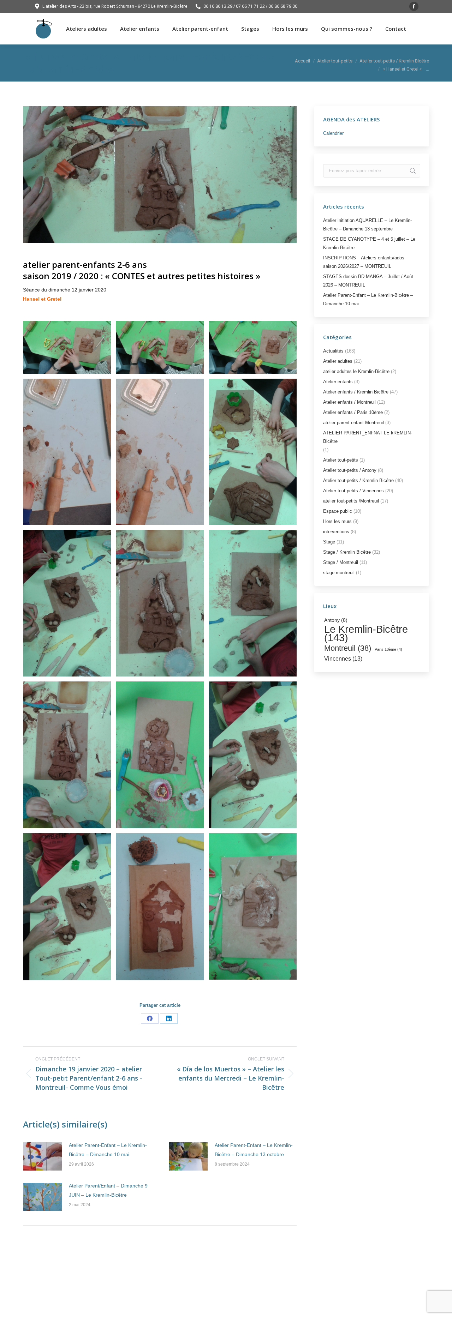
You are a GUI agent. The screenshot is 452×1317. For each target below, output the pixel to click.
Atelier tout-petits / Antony (349, 470)
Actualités (333, 351)
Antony (335, 620)
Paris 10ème (388, 649)
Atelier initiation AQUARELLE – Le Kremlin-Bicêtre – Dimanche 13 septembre (367, 224)
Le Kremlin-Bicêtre (366, 633)
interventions (336, 531)
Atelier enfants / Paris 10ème (353, 412)
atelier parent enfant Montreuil (353, 422)
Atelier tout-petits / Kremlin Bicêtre (358, 480)
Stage (329, 542)
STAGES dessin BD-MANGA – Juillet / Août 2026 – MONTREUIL (368, 281)
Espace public (337, 511)
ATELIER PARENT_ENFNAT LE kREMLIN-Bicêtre (367, 437)
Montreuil (347, 648)
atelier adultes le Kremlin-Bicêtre (356, 371)
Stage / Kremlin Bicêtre (347, 552)
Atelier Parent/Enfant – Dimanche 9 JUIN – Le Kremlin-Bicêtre (108, 1190)
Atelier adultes (337, 361)
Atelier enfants (338, 381)
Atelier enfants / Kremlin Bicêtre (355, 392)
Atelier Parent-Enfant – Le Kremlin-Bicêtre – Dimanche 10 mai (108, 1149)
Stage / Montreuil (340, 562)
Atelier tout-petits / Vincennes (353, 490)
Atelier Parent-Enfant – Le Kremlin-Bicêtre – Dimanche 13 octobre (254, 1149)
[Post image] (42, 1156)
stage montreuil (339, 572)
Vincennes (343, 658)
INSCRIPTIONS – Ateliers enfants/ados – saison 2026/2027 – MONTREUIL (365, 262)
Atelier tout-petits (340, 460)
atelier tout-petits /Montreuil (351, 501)
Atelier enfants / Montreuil (349, 402)
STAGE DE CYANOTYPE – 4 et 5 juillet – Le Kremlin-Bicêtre (369, 243)
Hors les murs (337, 521)
